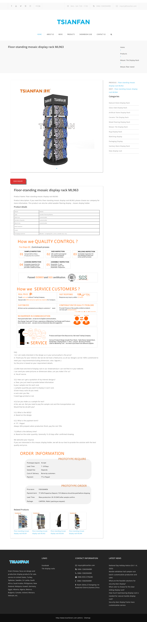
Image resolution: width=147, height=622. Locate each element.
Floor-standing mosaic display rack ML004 (76, 532)
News (60, 34)
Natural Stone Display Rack (119, 103)
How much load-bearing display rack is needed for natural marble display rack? (124, 596)
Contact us (101, 34)
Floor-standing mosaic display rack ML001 (21, 532)
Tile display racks (48, 568)
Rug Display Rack (115, 132)
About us (50, 34)
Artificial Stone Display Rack (119, 112)
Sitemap (87, 618)
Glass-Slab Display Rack (118, 108)
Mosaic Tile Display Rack (129, 60)
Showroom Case (85, 34)
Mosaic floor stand (127, 67)
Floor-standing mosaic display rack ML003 (58, 532)
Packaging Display (116, 141)
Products (71, 34)
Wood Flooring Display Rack (119, 122)
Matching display (115, 136)
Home (39, 34)
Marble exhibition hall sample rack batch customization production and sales (123, 574)
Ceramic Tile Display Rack (119, 117)
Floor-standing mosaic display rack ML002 (39, 532)
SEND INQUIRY (18, 181)
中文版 (38, 6)
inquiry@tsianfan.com (128, 6)
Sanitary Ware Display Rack (119, 146)
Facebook (45, 565)
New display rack (115, 151)
